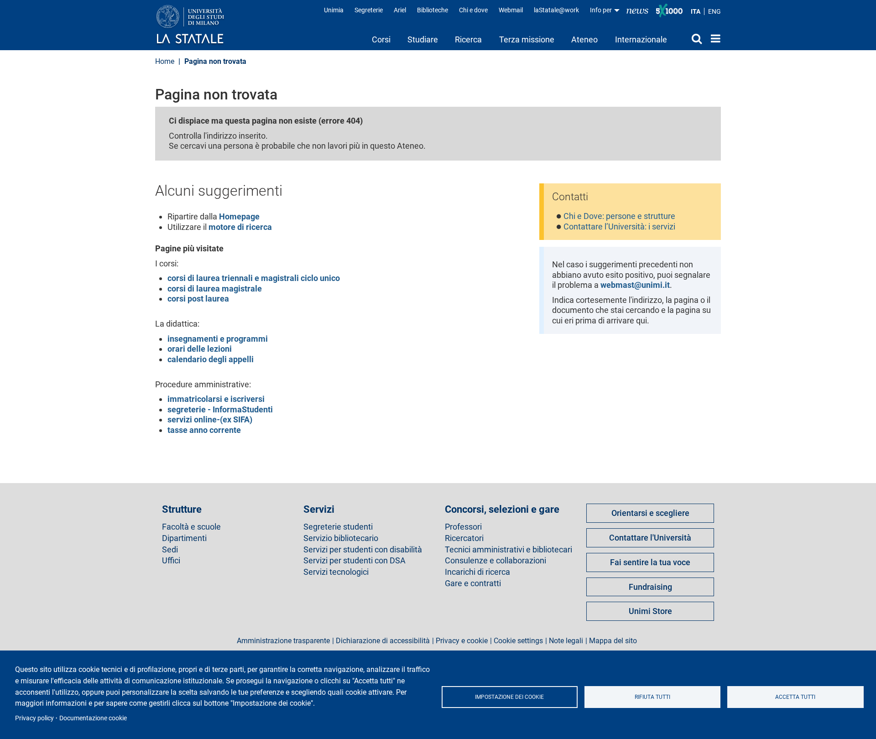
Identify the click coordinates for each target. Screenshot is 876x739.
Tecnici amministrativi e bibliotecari (508, 549)
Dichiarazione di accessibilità (383, 641)
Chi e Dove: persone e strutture (619, 216)
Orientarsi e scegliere (650, 513)
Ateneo (584, 39)
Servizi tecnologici (336, 572)
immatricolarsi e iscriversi (216, 399)
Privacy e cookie (462, 641)
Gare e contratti (473, 583)
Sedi (170, 549)
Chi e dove (473, 10)
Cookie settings (518, 641)
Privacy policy (34, 718)
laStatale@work (556, 10)
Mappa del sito (613, 641)
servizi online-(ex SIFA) (209, 419)
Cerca (689, 38)
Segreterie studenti (338, 526)
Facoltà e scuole (191, 526)
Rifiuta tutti (652, 697)
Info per (601, 10)
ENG (714, 11)
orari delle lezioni (199, 349)
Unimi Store (650, 611)
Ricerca (468, 39)
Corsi (381, 39)
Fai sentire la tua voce (650, 562)
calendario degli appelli (210, 359)
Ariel (400, 10)
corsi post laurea (198, 298)
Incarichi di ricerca (477, 572)
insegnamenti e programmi (217, 338)
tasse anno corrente (204, 430)
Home (713, 38)
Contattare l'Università (650, 537)
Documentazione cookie (93, 718)
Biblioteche (432, 10)
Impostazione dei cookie (509, 697)
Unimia (334, 10)
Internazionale (641, 39)
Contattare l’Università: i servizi (619, 226)
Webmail (511, 10)
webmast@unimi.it (635, 285)
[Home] (199, 25)
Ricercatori (464, 538)
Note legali (566, 641)
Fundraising (650, 587)
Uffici (171, 560)
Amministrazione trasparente (283, 641)
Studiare (422, 39)
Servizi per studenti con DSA (354, 560)
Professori (463, 526)
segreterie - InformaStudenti (220, 409)
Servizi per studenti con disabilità (362, 549)
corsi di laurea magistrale (214, 288)
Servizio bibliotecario (340, 538)
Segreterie (369, 10)
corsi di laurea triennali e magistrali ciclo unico (253, 278)
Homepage (239, 216)
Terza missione (526, 39)
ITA (695, 11)
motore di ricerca (240, 227)
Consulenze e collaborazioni (495, 560)
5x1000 (669, 10)
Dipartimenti (184, 538)
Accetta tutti (795, 697)
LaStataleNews (637, 10)
